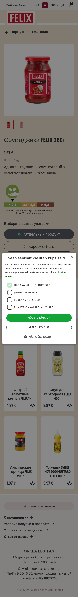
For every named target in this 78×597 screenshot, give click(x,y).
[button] (39, 336)
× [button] (71, 257)
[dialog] (39, 298)
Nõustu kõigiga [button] (39, 317)
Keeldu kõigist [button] (39, 327)
